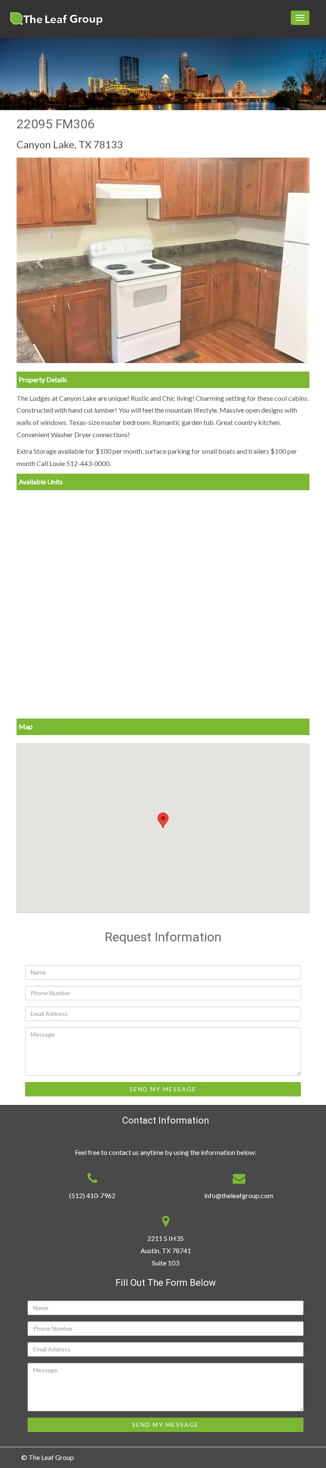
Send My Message (163, 1089)
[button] (39, 260)
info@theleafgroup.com (238, 1195)
